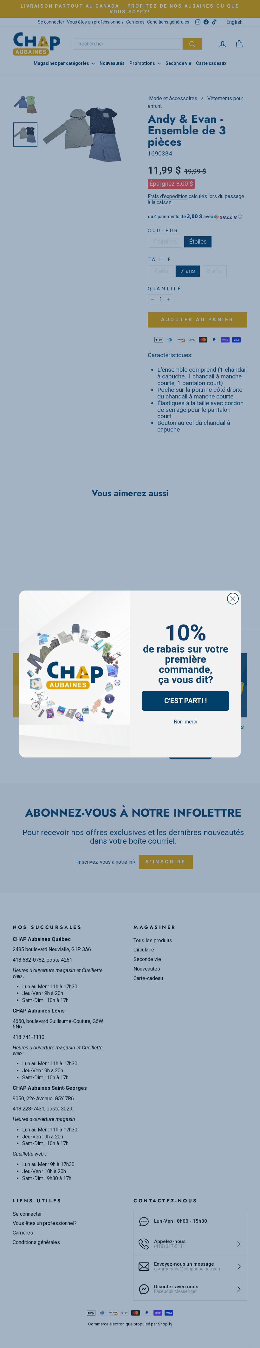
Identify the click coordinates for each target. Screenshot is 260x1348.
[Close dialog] (232, 598)
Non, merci (185, 722)
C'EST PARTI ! (185, 701)
